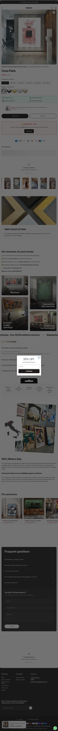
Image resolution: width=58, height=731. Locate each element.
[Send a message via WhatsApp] (55, 728)
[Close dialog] (39, 357)
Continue (29, 371)
